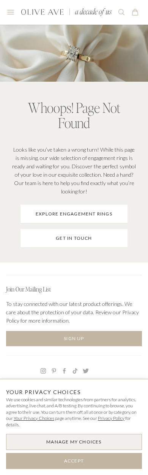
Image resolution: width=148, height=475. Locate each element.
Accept (74, 461)
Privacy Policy (111, 418)
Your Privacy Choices (34, 418)
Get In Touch (74, 238)
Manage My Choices (73, 442)
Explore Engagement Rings (74, 214)
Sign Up (74, 338)
